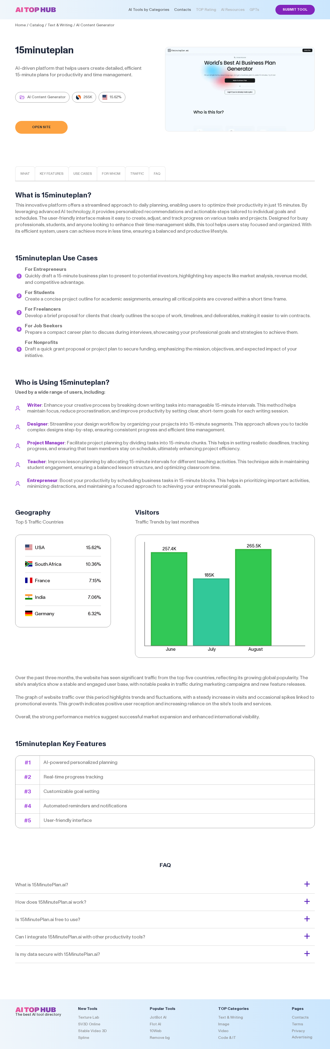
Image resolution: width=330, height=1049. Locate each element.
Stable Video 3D (92, 1031)
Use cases (82, 173)
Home (20, 25)
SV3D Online (89, 1024)
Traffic (137, 173)
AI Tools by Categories (149, 10)
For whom (111, 173)
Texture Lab (88, 1017)
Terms (297, 1024)
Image (223, 1024)
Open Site (41, 127)
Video (223, 1031)
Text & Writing (60, 25)
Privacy (298, 1031)
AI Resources (233, 10)
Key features (52, 173)
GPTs (254, 10)
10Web (155, 1031)
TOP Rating (206, 10)
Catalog (36, 25)
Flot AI (155, 1024)
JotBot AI (158, 1017)
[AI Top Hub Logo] (35, 11)
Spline (83, 1038)
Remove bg (160, 1038)
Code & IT (227, 1038)
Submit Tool (295, 9)
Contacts (182, 10)
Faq (157, 173)
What (25, 173)
